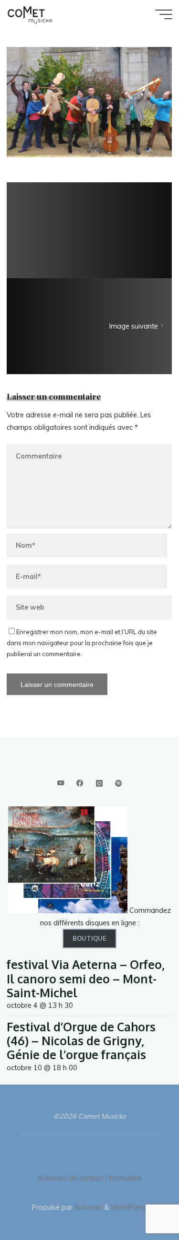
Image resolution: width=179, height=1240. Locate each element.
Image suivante (134, 326)
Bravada (87, 1207)
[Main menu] (163, 14)
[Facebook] (80, 783)
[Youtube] (60, 783)
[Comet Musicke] (30, 14)
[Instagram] (99, 783)
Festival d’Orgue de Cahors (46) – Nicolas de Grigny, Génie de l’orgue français (81, 1041)
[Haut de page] (141, 1202)
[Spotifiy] (118, 783)
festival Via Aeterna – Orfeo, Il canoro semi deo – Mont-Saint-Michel (86, 978)
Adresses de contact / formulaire (89, 1178)
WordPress (128, 1207)
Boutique (89, 938)
